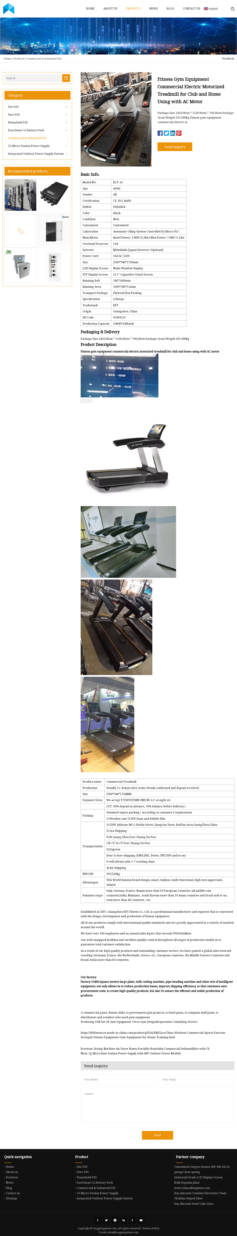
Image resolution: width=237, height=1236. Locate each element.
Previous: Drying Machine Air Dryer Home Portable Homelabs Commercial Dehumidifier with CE (145, 1049)
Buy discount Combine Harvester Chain (200, 1193)
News (153, 8)
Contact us (191, 8)
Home (90, 8)
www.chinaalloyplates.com (192, 1188)
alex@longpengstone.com (123, 1232)
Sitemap (11, 1198)
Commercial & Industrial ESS (44, 58)
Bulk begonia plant (187, 1182)
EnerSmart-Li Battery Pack (26, 130)
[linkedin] (123, 1220)
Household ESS (18, 122)
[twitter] (106, 1220)
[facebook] (97, 1220)
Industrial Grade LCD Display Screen (198, 1177)
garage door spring (187, 1172)
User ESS (14, 114)
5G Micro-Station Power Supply (29, 146)
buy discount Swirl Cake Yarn (193, 1204)
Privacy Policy (150, 1228)
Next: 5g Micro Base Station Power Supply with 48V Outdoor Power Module (131, 1053)
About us (110, 8)
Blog (170, 8)
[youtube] (141, 1220)
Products (133, 8)
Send (157, 1135)
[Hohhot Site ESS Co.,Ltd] (9, 9)
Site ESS (13, 107)
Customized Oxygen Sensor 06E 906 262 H (202, 1167)
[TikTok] (132, 1220)
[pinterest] (115, 1220)
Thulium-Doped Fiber (188, 1198)
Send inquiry (174, 146)
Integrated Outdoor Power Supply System (36, 154)
